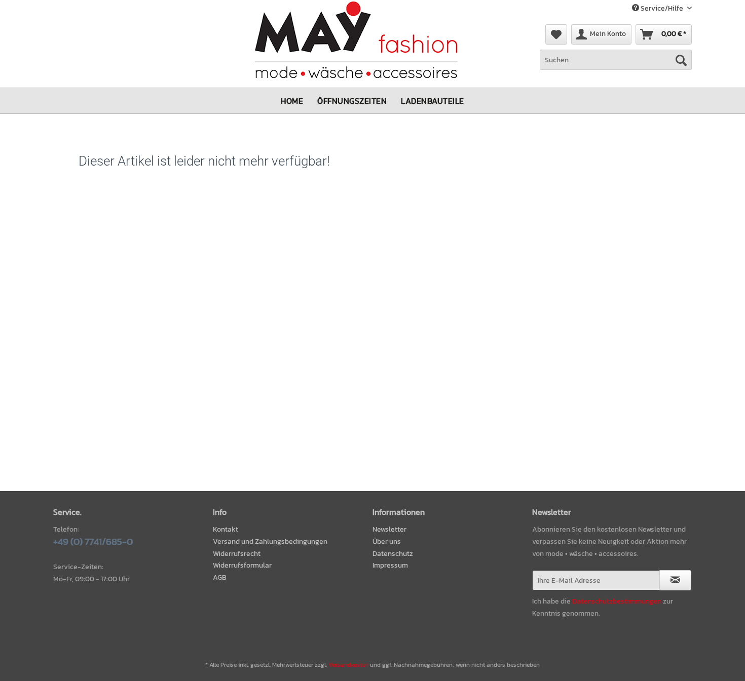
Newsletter (389, 529)
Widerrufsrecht (236, 553)
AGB (220, 577)
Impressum (390, 565)
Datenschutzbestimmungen (616, 601)
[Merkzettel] (556, 34)
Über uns (386, 541)
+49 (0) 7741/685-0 (93, 541)
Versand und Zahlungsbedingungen (270, 541)
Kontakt (225, 529)
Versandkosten (348, 664)
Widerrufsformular (242, 565)
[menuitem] (556, 34)
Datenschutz (392, 553)
